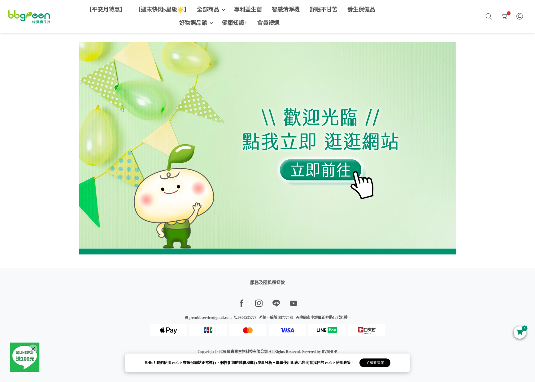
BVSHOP (329, 351)
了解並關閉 (375, 363)
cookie (177, 363)
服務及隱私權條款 (267, 282)
